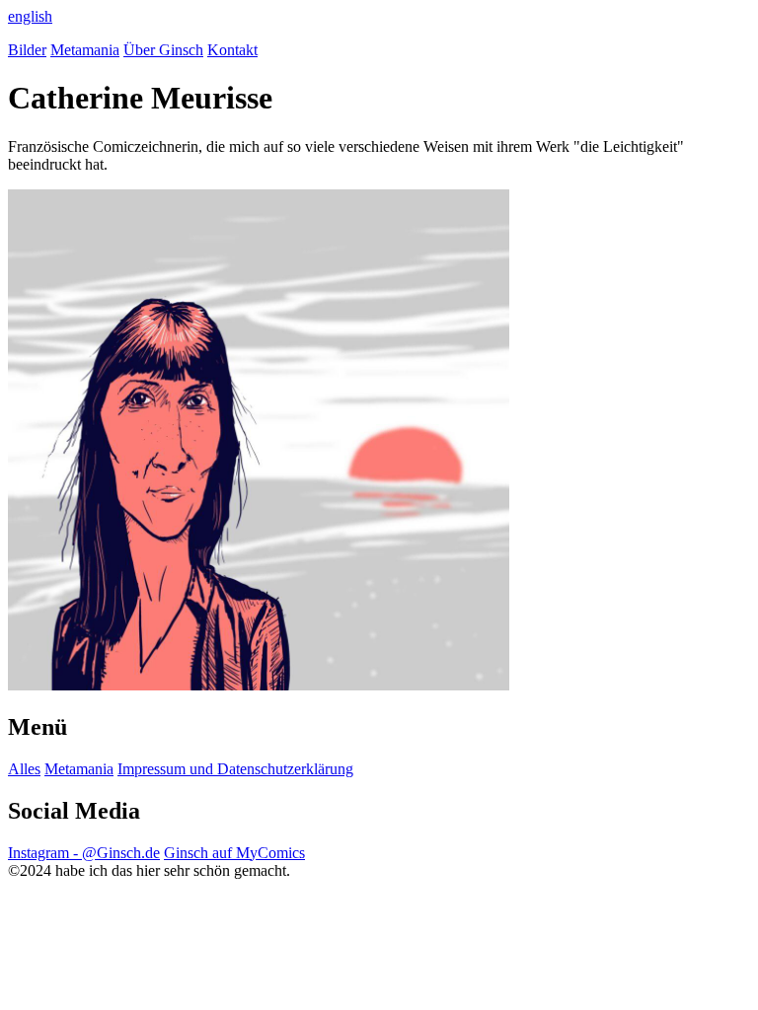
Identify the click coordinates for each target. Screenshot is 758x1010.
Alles (24, 768)
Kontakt (232, 49)
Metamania (84, 49)
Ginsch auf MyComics (234, 852)
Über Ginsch (163, 49)
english (30, 16)
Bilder (27, 49)
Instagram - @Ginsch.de (84, 852)
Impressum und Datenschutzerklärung (235, 768)
